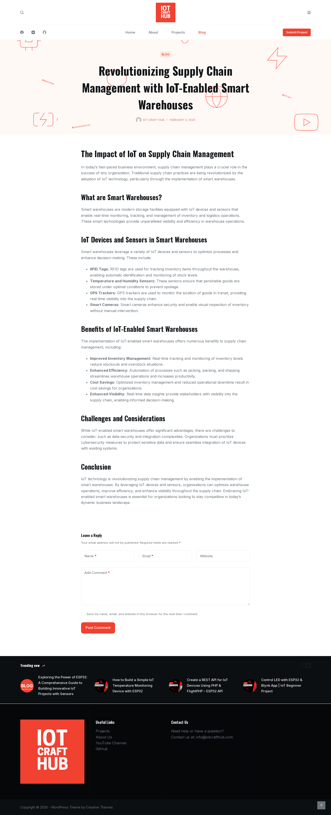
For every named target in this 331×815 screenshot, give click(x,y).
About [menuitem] (153, 32)
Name (90, 556)
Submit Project (296, 32)
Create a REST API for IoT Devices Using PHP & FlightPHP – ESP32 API (207, 685)
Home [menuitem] (130, 32)
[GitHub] (44, 32)
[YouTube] (33, 32)
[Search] (22, 12)
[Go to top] (321, 805)
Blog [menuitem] (202, 32)
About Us (104, 737)
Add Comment (97, 572)
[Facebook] (22, 32)
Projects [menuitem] (178, 32)
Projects (103, 731)
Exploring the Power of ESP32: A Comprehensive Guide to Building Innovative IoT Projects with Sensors (62, 685)
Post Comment (98, 627)
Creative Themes (99, 807)
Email (147, 556)
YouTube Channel (111, 743)
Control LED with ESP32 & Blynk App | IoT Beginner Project (281, 685)
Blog (165, 54)
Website (206, 556)
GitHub (102, 749)
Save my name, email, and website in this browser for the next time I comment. (142, 614)
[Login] (309, 12)
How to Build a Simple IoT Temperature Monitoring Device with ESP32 (133, 685)
